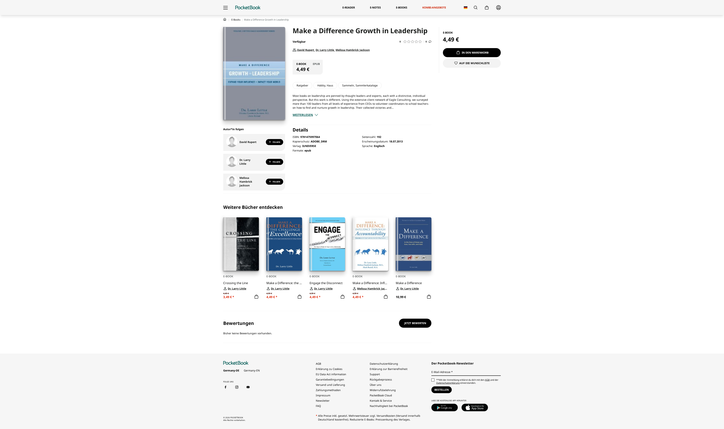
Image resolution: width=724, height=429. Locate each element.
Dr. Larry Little (244, 161)
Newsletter (323, 400)
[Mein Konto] (498, 7)
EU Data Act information (331, 374)
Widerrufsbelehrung (383, 390)
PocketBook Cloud (381, 395)
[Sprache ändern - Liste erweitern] (465, 7)
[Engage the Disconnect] (327, 244)
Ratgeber (302, 85)
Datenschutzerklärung (384, 363)
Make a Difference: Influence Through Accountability (370, 283)
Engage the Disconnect (326, 283)
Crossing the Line (235, 283)
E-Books (235, 19)
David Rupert (247, 142)
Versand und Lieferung (330, 385)
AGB (318, 363)
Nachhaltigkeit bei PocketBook (389, 406)
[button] (412, 41)
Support (375, 374)
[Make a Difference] (413, 244)
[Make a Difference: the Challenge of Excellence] (284, 244)
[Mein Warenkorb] (487, 8)
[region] (327, 252)
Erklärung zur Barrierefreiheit (388, 369)
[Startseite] (247, 7)
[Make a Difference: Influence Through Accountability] (370, 244)
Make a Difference (409, 283)
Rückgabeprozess (381, 379)
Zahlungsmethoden (328, 390)
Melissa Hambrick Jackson (245, 181)
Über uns (375, 385)
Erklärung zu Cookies (329, 369)
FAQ (318, 406)
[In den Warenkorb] (256, 296)
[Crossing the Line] (241, 244)
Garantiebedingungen (330, 379)
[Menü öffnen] (225, 7)
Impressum (323, 395)
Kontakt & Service (381, 400)
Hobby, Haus (325, 85)
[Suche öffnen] (475, 7)
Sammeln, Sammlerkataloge (360, 85)
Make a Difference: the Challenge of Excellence (284, 283)
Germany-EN (252, 370)
